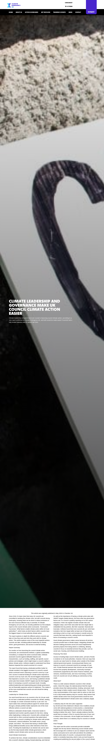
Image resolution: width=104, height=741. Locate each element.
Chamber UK (68, 613)
